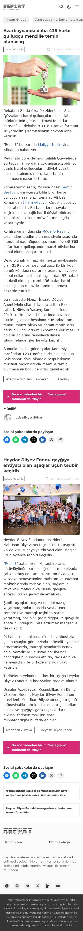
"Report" (10, 563)
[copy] (60, 439)
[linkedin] (42, 439)
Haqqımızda (12, 842)
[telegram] (24, 439)
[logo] (14, 7)
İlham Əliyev (16, 19)
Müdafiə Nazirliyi (56, 231)
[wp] (15, 439)
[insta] (17, 886)
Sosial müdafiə (13, 49)
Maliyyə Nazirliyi (51, 144)
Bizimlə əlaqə (59, 842)
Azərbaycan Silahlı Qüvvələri (27, 379)
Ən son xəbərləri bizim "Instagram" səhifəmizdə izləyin (38, 396)
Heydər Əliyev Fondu (56, 730)
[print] (51, 439)
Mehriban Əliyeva (19, 730)
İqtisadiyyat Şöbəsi (29, 417)
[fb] (6, 439)
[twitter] (33, 439)
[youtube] (57, 886)
